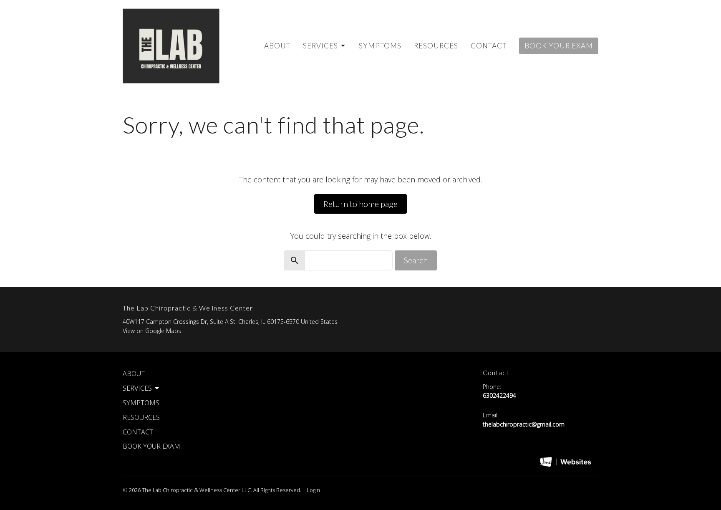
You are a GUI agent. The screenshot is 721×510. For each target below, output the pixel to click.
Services (320, 45)
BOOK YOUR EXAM (558, 45)
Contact (489, 45)
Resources (436, 45)
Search (416, 260)
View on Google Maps (152, 331)
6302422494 (499, 395)
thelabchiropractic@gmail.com (524, 424)
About (277, 45)
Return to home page (360, 204)
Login (313, 490)
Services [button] (137, 388)
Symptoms (380, 45)
